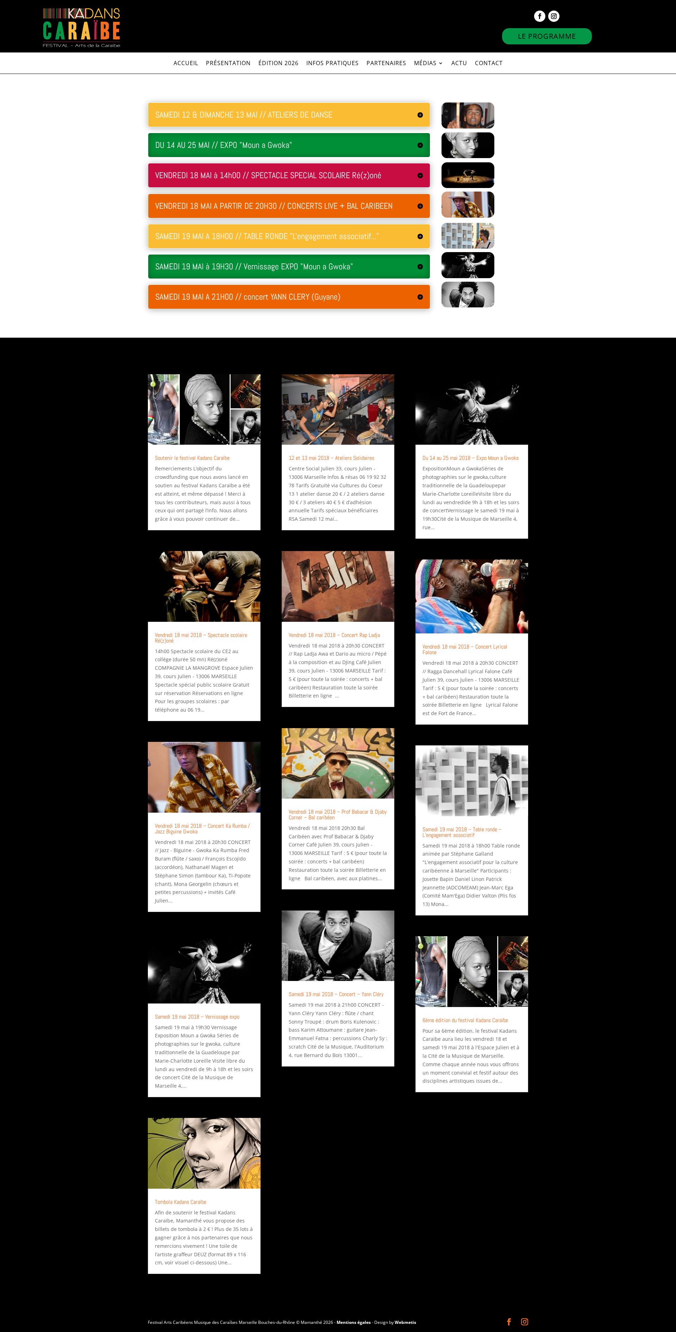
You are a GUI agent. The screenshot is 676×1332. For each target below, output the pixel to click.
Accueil (186, 64)
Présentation (228, 64)
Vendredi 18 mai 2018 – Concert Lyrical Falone (465, 649)
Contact (489, 64)
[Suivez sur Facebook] (539, 16)
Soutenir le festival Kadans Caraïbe (192, 458)
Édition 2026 (278, 64)
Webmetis (405, 1322)
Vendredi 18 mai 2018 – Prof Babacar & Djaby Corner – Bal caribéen (338, 814)
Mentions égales (354, 1322)
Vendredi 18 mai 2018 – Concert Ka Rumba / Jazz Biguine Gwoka (202, 828)
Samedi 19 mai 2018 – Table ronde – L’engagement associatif (462, 832)
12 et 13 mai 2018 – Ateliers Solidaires (331, 458)
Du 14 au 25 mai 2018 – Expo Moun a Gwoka (471, 458)
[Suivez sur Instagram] (553, 16)
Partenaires (386, 64)
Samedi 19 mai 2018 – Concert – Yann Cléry (336, 994)
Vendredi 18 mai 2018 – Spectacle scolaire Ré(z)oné (201, 637)
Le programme (547, 36)
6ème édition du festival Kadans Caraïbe (465, 1020)
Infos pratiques (332, 64)
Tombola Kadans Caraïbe (180, 1202)
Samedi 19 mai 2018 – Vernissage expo (197, 1016)
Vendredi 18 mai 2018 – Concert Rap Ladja (334, 635)
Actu (459, 64)
